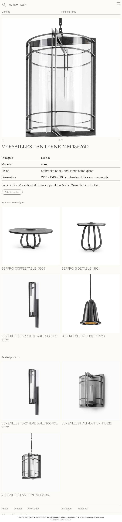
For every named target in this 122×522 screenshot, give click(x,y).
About (5, 508)
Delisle (45, 158)
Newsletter (33, 508)
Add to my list (12, 191)
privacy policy (98, 517)
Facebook (83, 508)
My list (13, 4)
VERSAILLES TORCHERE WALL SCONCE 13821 (30, 338)
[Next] (111, 140)
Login (23, 4)
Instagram (67, 508)
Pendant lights (68, 11)
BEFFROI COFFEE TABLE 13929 (23, 268)
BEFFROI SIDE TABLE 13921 (81, 268)
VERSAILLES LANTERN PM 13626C (26, 495)
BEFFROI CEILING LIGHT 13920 (83, 336)
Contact (18, 508)
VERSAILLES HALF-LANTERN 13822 (87, 423)
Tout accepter (66, 519)
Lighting (6, 11)
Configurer (55, 519)
